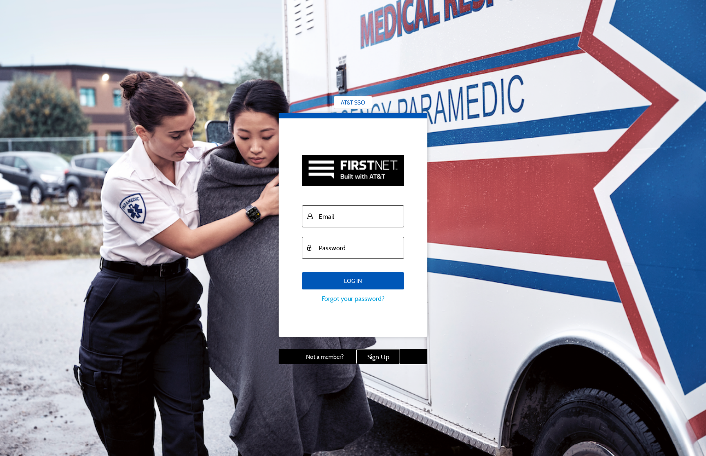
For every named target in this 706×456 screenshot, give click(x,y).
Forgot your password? (353, 298)
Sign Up (378, 357)
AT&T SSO (353, 102)
